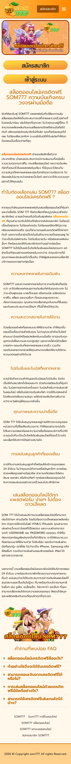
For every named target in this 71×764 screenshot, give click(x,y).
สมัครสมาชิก (48, 9)
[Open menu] (63, 9)
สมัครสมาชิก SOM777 (35, 735)
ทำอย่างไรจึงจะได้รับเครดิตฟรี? (34, 666)
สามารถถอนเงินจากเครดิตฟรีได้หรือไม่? (35, 677)
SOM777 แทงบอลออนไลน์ (35, 729)
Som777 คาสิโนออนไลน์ (42, 716)
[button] (35, 658)
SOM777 (19, 716)
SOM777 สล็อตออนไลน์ (35, 723)
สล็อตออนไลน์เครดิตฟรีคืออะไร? (35, 658)
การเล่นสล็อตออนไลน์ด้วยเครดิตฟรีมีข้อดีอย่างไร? (36, 689)
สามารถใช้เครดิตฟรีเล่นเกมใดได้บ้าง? (35, 701)
